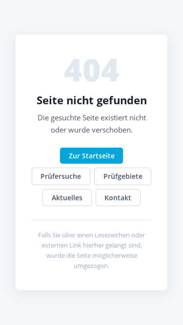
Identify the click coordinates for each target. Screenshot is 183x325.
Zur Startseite (92, 155)
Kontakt (117, 197)
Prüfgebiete (122, 176)
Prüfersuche (61, 176)
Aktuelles (67, 197)
